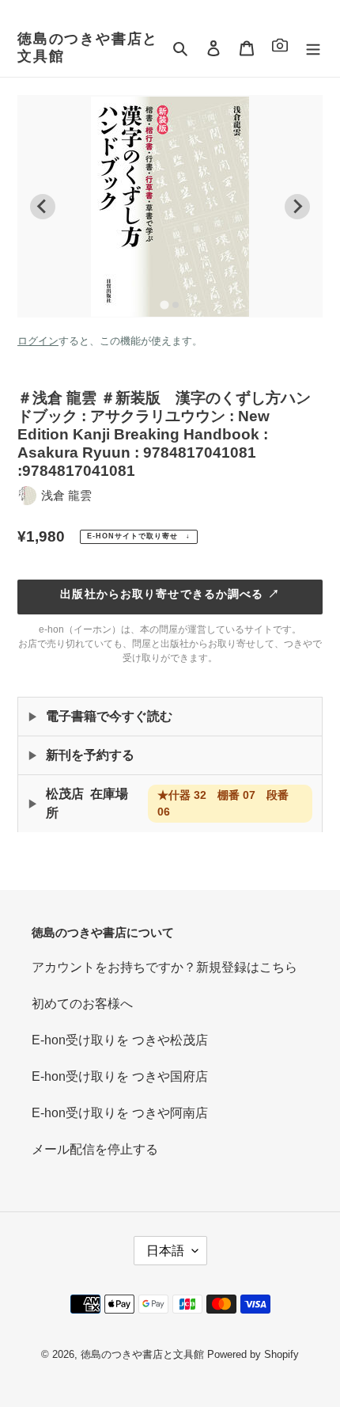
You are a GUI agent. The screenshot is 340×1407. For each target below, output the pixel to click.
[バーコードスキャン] (280, 48)
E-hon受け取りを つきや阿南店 (120, 1113)
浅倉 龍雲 (66, 495)
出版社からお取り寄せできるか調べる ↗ (169, 594)
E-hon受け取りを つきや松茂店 (120, 1040)
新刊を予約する (90, 755)
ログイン (38, 341)
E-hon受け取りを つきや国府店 (120, 1076)
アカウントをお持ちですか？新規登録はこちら (164, 967)
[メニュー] (313, 48)
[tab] (164, 304)
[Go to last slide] (42, 206)
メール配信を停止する (95, 1149)
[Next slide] (297, 206)
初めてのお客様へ (82, 1003)
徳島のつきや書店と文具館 (87, 47)
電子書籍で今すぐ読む (109, 716)
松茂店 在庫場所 (167, 803)
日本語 (165, 1250)
